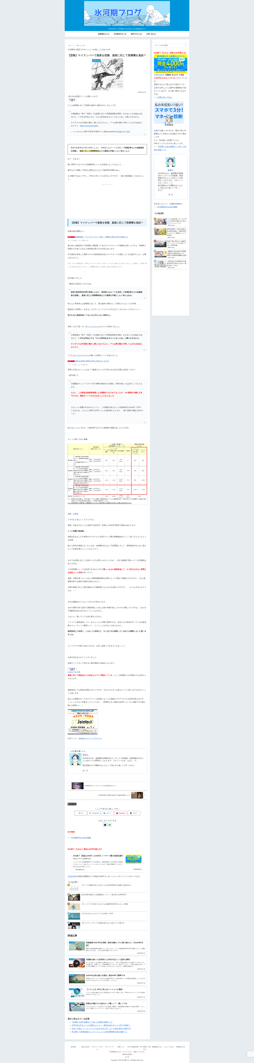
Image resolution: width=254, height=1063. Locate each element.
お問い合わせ (85, 1047)
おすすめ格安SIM (133, 1047)
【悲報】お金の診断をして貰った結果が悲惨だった (92, 1022)
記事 (156, 88)
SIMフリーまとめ (139, 1052)
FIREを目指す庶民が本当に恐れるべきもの (92, 361)
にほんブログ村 (74, 672)
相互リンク (121, 1047)
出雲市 (75, 514)
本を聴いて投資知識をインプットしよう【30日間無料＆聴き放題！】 (99, 1032)
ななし (86, 754)
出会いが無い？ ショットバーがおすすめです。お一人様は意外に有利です (101, 1029)
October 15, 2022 (123, 132)
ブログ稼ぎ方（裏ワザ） (145, 1048)
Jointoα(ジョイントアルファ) (89, 738)
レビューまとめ (169, 1047)
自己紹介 (73, 1047)
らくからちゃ (92, 327)
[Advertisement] (107, 200)
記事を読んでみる (165, 97)
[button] (134, 813)
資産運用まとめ (157, 1047)
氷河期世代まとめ (115, 1052)
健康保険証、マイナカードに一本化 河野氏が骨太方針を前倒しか (101, 237)
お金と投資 (73, 804)
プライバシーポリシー (97, 1048)
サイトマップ (109, 1047)
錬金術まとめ (181, 1047)
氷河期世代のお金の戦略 (81, 838)
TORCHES (72, 876)
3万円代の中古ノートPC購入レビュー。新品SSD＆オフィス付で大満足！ (101, 1025)
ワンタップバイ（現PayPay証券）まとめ (127, 1054)
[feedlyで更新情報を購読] (87, 770)
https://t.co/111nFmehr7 (89, 126)
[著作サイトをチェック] (83, 770)
